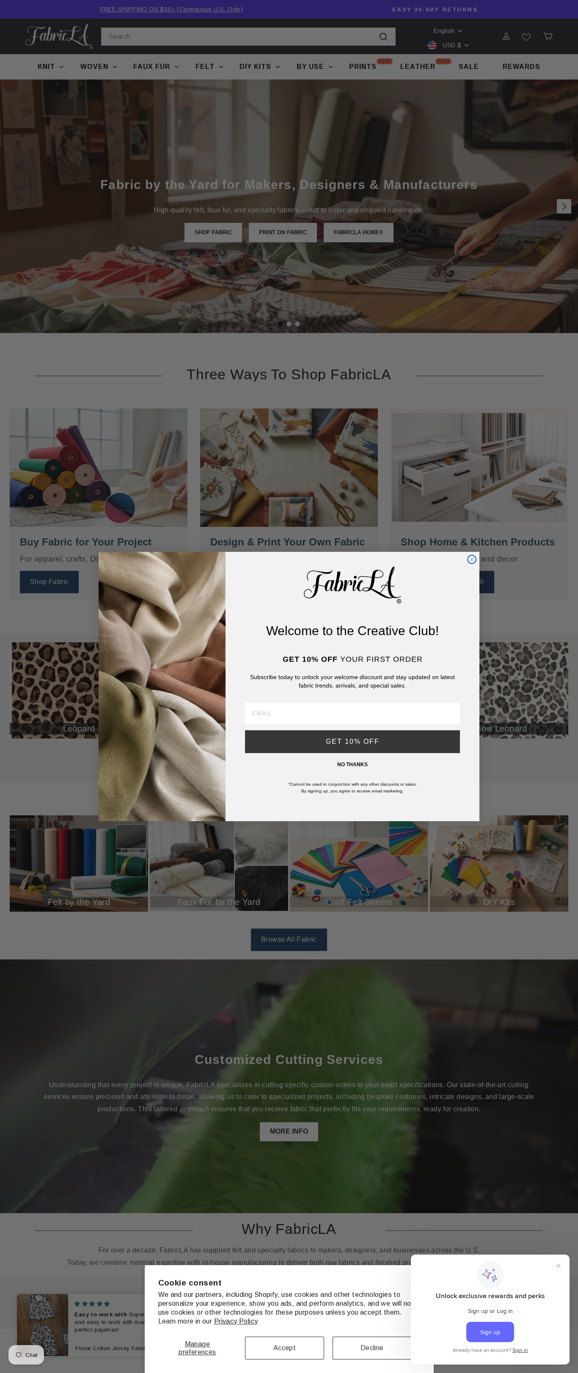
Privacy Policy (236, 1321)
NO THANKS (352, 764)
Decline (372, 1347)
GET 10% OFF (353, 741)
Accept (284, 1347)
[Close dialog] (472, 559)
